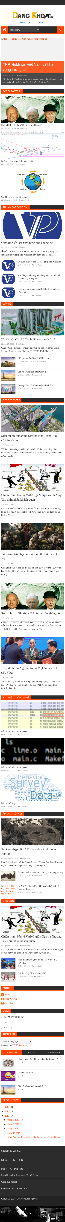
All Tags (8, 1028)
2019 (7, 1116)
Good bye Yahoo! (25, 1072)
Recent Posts (11, 400)
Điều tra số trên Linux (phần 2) (15, 731)
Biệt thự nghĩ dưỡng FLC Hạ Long (33, 358)
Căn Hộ (7, 304)
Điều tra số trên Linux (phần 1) (15, 767)
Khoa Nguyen (10, 999)
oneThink (8, 1003)
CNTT (6, 1022)
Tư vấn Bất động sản (15, 207)
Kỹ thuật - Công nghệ (16, 697)
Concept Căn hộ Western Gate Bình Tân (35, 385)
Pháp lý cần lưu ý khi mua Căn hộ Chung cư (38, 1059)
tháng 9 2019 (13, 1128)
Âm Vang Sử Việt (12, 813)
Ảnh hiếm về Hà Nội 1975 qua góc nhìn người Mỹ (40, 872)
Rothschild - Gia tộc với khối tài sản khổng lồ (21, 125)
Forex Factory (12, 91)
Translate (23, 1045)
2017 (7, 1107)
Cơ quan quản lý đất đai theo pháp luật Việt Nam (40, 262)
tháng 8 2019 (13, 1124)
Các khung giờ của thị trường (14, 197)
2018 (7, 1111)
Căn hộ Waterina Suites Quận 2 (32, 372)
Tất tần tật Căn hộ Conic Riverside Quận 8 (28, 339)
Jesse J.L (8, 994)
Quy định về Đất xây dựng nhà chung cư (27, 242)
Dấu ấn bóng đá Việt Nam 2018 (32, 973)
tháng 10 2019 (14, 1133)
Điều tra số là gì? (9, 803)
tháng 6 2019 (13, 1120)
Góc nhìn (8, 901)
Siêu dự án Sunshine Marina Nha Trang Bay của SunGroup (33, 1137)
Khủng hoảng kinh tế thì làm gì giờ (17, 161)
